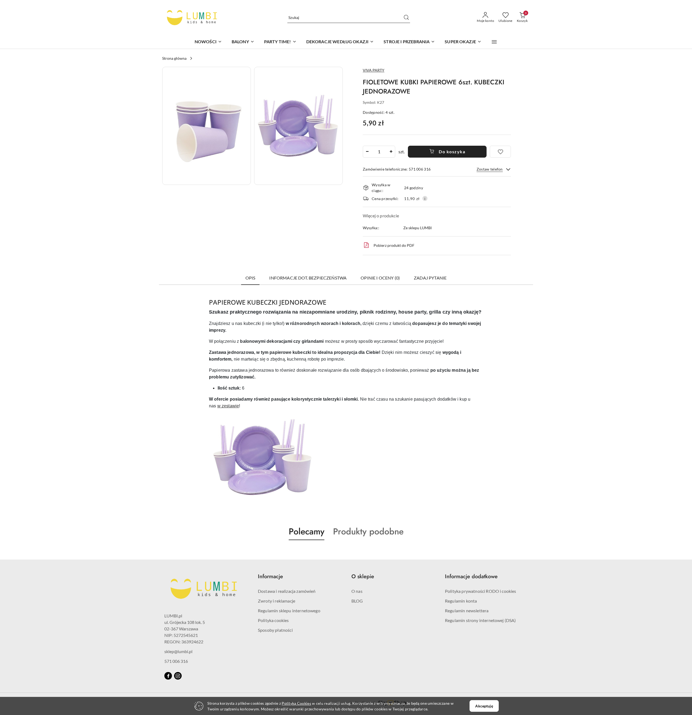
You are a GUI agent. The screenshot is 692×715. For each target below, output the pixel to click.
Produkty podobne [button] (368, 531)
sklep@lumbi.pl (178, 651)
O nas (356, 591)
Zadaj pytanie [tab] (430, 277)
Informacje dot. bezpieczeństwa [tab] (308, 277)
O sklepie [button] (362, 576)
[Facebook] (168, 676)
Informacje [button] (270, 576)
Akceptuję (484, 706)
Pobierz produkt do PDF (394, 245)
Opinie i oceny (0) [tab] (380, 277)
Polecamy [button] (306, 531)
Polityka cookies (273, 620)
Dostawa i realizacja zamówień (287, 591)
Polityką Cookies (296, 703)
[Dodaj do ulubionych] (500, 152)
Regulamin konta (461, 600)
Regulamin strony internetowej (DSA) (480, 620)
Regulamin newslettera (466, 610)
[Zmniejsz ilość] (367, 151)
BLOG (357, 600)
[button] (494, 41)
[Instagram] (178, 676)
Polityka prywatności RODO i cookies (480, 591)
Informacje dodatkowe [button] (471, 576)
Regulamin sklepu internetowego (289, 610)
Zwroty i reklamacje (276, 600)
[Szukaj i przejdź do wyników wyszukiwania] (406, 18)
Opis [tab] (250, 277)
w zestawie (228, 406)
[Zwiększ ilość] (391, 151)
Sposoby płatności (275, 630)
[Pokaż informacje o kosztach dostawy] (425, 198)
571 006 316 (176, 661)
